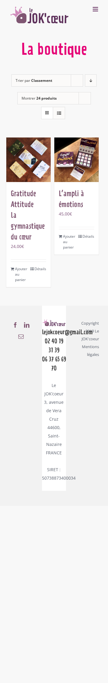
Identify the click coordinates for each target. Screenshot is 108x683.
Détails (40, 268)
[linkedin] (26, 325)
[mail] (21, 336)
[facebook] (15, 325)
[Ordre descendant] (91, 80)
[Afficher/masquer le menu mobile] (96, 9)
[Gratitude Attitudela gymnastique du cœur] (28, 160)
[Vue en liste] (59, 113)
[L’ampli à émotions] (76, 160)
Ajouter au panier (21, 274)
